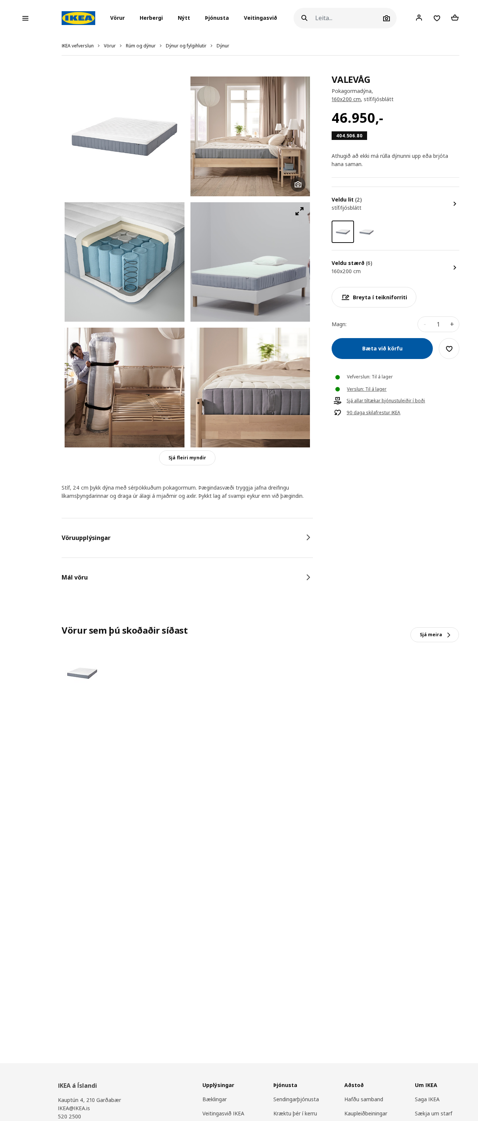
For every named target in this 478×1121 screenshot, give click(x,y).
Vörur (110, 46)
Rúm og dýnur (141, 46)
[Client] (419, 17)
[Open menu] (25, 18)
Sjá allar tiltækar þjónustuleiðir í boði (386, 401)
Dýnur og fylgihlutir (186, 46)
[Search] (304, 18)
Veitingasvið (260, 18)
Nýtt (184, 18)
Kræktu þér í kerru (295, 1113)
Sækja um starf (433, 1113)
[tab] (187, 538)
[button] (119, 18)
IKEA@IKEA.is (74, 1108)
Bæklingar (214, 1099)
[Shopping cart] (454, 17)
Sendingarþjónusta (296, 1099)
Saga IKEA (427, 1099)
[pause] (250, 262)
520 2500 (69, 1116)
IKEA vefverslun (78, 46)
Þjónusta (217, 18)
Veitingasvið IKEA (223, 1113)
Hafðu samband (363, 1099)
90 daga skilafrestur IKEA (373, 413)
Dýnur (223, 46)
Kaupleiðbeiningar (365, 1113)
